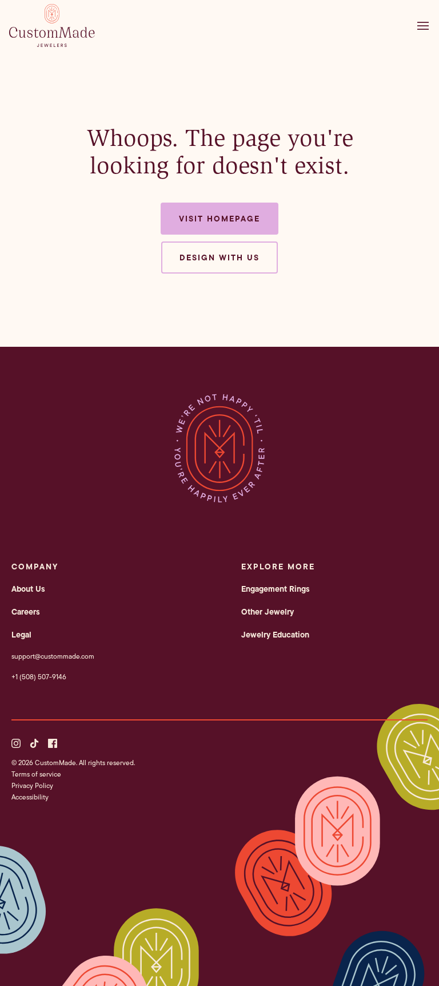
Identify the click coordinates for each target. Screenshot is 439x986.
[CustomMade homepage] (52, 43)
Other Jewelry (267, 611)
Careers (25, 611)
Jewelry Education (275, 634)
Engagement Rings (275, 589)
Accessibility (30, 797)
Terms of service (36, 774)
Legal (21, 634)
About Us (28, 589)
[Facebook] (52, 743)
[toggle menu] (426, 26)
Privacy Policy (32, 785)
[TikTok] (34, 743)
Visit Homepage (219, 218)
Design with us (219, 257)
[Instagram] (16, 743)
